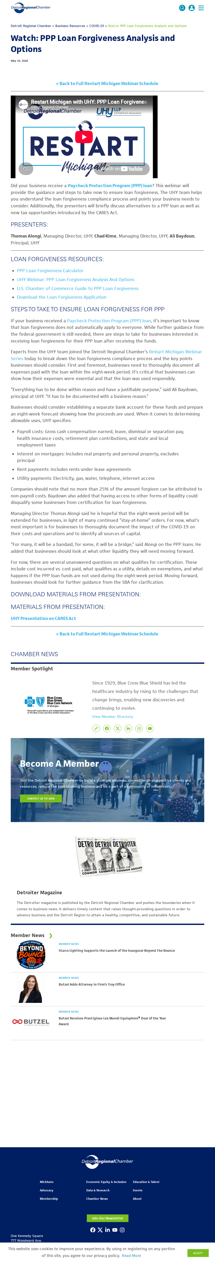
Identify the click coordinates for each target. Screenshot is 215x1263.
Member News (69, 944)
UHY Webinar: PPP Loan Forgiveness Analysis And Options (75, 279)
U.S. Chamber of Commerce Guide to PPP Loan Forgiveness (77, 288)
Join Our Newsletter (107, 1218)
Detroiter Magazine (39, 893)
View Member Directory (112, 716)
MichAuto (46, 1182)
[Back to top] (202, 1181)
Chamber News (97, 1199)
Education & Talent (146, 1182)
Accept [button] (198, 1253)
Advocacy (46, 1190)
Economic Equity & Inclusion (106, 1182)
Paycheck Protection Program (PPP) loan (109, 321)
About (137, 1199)
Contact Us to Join (41, 798)
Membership (49, 1199)
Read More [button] (131, 1255)
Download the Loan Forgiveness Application (61, 297)
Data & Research (98, 1190)
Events (137, 1190)
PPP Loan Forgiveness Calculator (50, 270)
